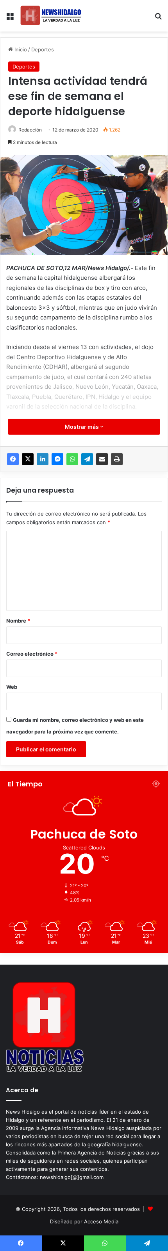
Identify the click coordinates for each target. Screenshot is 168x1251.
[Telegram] (87, 459)
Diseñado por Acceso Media (84, 1221)
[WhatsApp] (72, 459)
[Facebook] (13, 459)
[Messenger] (57, 459)
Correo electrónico (31, 654)
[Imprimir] (117, 459)
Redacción (30, 130)
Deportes (42, 49)
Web (11, 687)
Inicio (20, 49)
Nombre (18, 621)
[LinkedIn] (42, 459)
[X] (28, 459)
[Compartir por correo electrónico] (102, 459)
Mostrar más (82, 426)
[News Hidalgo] (51, 15)
